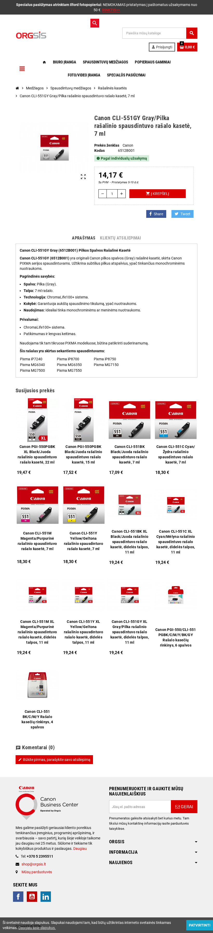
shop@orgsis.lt (34, 864)
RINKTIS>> (111, 10)
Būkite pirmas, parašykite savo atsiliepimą (54, 760)
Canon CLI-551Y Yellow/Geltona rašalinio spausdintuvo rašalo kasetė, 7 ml (83, 541)
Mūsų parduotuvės (37, 872)
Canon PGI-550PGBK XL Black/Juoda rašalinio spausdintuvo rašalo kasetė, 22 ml (37, 454)
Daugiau (79, 848)
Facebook (18, 896)
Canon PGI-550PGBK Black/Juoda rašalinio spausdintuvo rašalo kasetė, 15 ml (83, 454)
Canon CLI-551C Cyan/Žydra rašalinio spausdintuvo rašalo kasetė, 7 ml (175, 454)
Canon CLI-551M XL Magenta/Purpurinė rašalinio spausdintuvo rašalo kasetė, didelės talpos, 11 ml (37, 631)
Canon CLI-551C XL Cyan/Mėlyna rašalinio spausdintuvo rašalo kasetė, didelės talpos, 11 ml (175, 541)
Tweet (185, 214)
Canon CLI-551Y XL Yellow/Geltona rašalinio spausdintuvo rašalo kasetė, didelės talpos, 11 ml (83, 631)
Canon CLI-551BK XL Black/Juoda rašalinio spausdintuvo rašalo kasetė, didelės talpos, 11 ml (129, 541)
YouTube (32, 896)
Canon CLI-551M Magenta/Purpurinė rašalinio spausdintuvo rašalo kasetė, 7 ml (37, 541)
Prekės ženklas (106, 145)
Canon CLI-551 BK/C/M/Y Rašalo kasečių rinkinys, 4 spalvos (37, 719)
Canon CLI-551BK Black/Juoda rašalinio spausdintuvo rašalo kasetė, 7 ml (129, 454)
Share (158, 214)
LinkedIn (46, 896)
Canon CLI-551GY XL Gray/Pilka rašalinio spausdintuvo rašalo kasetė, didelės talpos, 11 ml (129, 631)
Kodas (99, 150)
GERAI (186, 806)
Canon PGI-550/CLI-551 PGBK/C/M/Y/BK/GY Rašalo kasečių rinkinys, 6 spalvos (175, 637)
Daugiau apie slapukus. (37, 928)
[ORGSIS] (52, 35)
